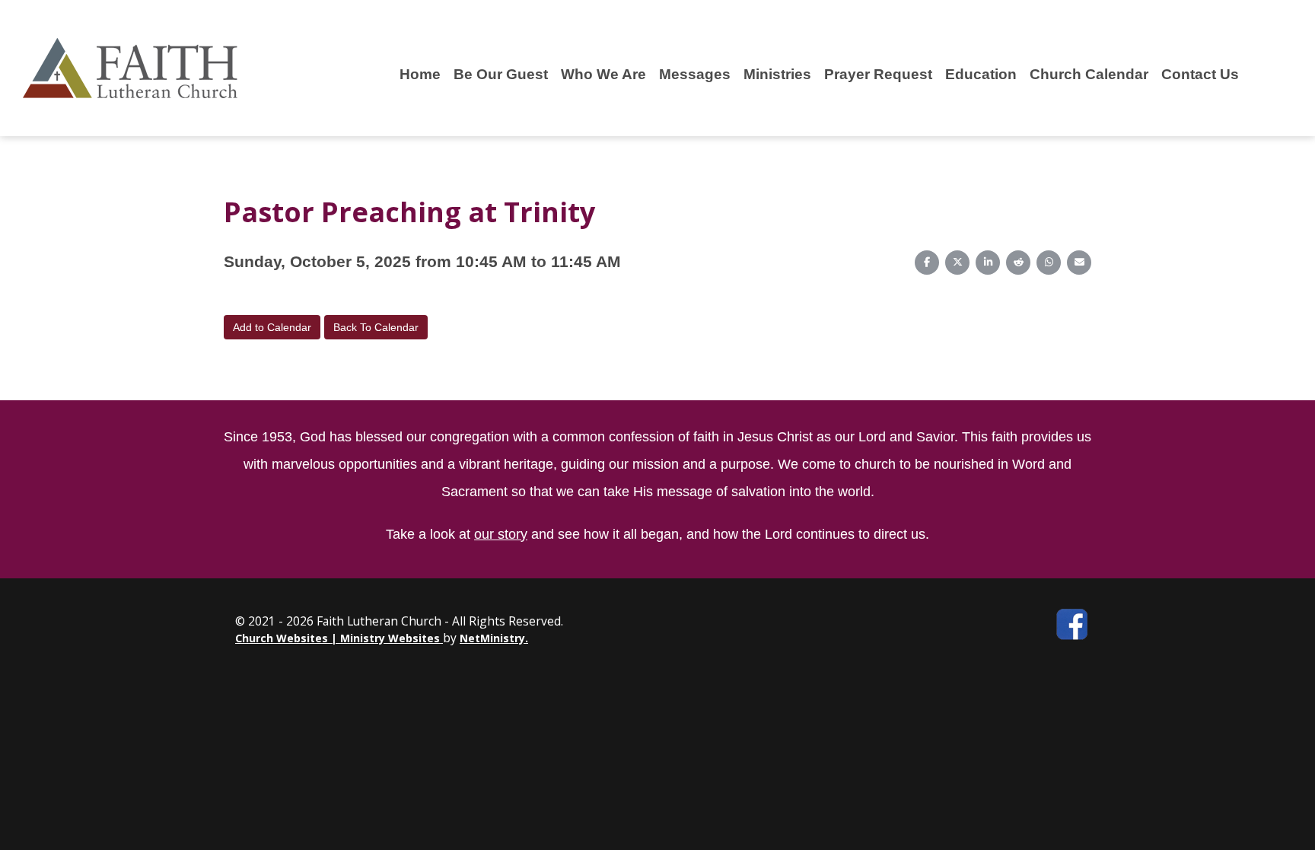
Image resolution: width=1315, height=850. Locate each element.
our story (500, 534)
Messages (695, 74)
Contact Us (1200, 74)
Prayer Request (878, 74)
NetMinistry (492, 638)
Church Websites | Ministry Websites (339, 638)
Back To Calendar (376, 327)
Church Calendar (1089, 74)
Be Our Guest (501, 74)
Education (981, 74)
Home (420, 74)
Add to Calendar (272, 327)
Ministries (777, 74)
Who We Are (603, 74)
